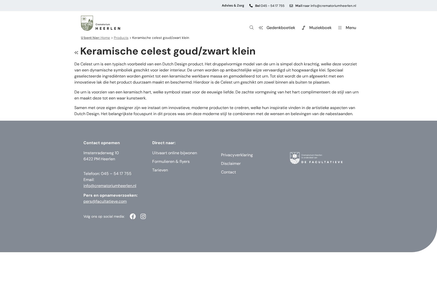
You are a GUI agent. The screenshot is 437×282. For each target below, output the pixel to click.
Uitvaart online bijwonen (174, 153)
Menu (351, 27)
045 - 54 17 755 (270, 6)
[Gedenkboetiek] (261, 28)
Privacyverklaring (237, 155)
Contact (228, 172)
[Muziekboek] (303, 28)
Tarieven (160, 170)
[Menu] (340, 28)
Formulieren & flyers (171, 161)
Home (95, 38)
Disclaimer (231, 163)
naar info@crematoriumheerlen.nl (325, 6)
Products (121, 38)
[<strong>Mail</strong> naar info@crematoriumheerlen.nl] (291, 5)
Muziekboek (320, 27)
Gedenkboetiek (281, 27)
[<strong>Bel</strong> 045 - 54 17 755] (251, 5)
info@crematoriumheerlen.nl (109, 185)
